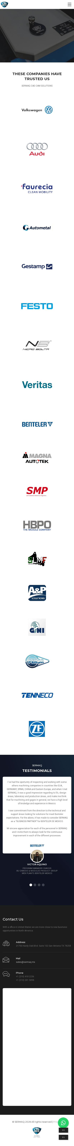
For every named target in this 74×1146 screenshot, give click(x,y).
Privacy (57, 1121)
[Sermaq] (4, 4)
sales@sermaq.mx (25, 962)
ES (63, 1137)
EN (63, 1130)
